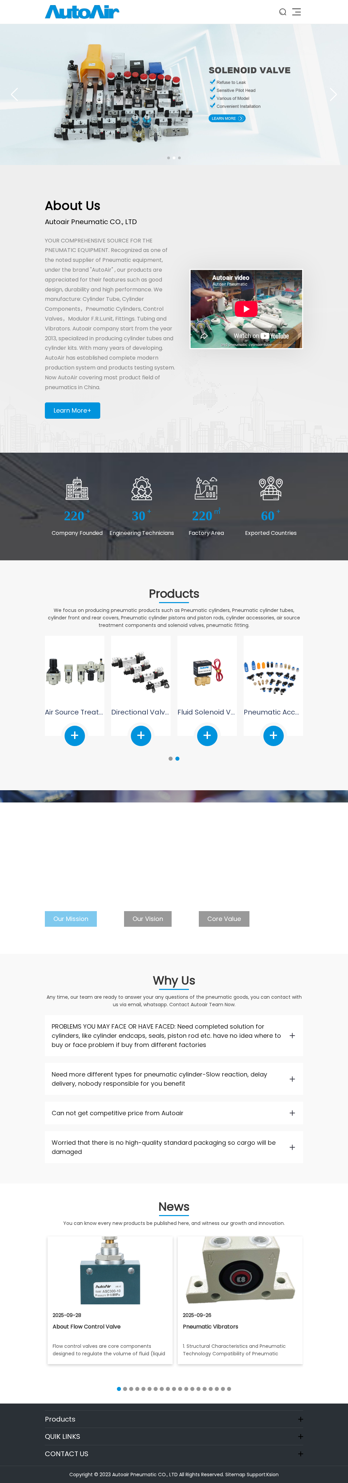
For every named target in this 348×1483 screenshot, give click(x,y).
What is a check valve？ (214, 1327)
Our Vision (148, 919)
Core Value (224, 919)
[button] (168, 158)
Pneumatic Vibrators (80, 1327)
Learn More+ (72, 410)
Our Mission (70, 919)
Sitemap (235, 1474)
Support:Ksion (263, 1474)
